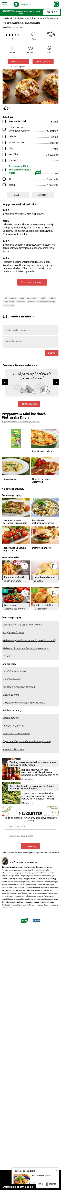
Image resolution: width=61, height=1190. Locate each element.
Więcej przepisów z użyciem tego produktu (21, 422)
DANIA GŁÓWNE (32, 298)
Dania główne (38, 18)
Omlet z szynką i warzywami (41, 480)
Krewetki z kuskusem (13, 749)
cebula (42, 298)
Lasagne (7, 656)
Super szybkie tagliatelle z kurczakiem (22, 624)
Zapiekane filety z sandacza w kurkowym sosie (26, 741)
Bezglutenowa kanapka (15, 671)
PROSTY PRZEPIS (9, 302)
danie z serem (9, 305)
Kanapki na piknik (11, 679)
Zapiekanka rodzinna (43, 451)
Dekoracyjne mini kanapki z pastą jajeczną (24, 702)
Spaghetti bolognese (13, 632)
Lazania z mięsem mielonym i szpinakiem (15, 521)
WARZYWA (12, 298)
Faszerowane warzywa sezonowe (14, 606)
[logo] (22, 4)
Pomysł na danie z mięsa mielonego (41, 302)
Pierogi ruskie (10, 479)
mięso (21, 298)
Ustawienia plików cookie (18, 1186)
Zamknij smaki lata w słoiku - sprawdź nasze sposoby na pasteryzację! (32, 763)
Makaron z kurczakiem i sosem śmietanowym (26, 648)
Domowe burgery (41, 547)
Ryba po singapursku (13, 725)
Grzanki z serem (11, 694)
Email (17, 194)
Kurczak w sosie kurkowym (16, 733)
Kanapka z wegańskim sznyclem (19, 686)
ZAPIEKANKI (21, 302)
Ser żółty (52, 298)
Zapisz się (31, 846)
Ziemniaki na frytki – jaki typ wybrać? (15, 579)
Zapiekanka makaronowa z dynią (43, 521)
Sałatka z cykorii (11, 717)
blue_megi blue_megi (15, 27)
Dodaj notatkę (33, 282)
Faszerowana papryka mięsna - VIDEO (14, 549)
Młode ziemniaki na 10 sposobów (43, 606)
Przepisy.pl (7, 18)
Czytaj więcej (27, 779)
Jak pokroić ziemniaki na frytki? (44, 579)
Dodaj (51, 352)
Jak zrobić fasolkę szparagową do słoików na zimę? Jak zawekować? (31, 787)
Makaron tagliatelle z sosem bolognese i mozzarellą (29, 640)
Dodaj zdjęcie (29, 404)
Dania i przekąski (22, 18)
